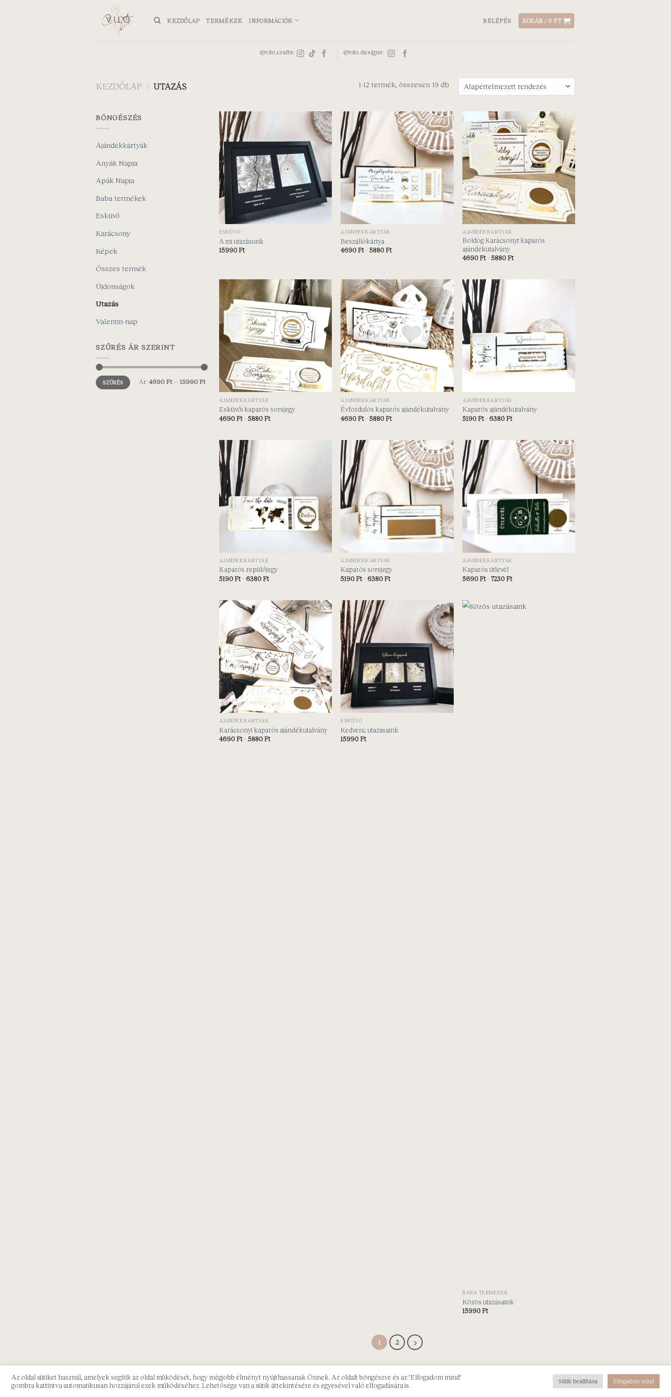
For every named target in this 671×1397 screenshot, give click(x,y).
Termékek (224, 20)
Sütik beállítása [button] (578, 1381)
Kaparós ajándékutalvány (499, 409)
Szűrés (113, 382)
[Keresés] (157, 20)
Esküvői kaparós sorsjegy (257, 409)
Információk (271, 20)
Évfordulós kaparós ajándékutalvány (395, 409)
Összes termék (121, 268)
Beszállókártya (362, 241)
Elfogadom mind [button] (633, 1381)
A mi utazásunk (241, 241)
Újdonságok (115, 286)
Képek (106, 250)
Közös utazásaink (488, 1302)
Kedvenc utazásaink (369, 730)
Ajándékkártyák (121, 145)
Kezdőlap (183, 20)
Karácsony (113, 233)
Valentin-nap (116, 321)
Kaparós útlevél (485, 569)
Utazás (107, 303)
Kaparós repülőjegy (248, 569)
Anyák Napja (116, 162)
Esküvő (108, 215)
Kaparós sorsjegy (366, 569)
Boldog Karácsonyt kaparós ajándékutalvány (503, 244)
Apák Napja (115, 180)
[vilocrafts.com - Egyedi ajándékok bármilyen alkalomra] (118, 20)
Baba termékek (121, 198)
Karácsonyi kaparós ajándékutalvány (273, 730)
